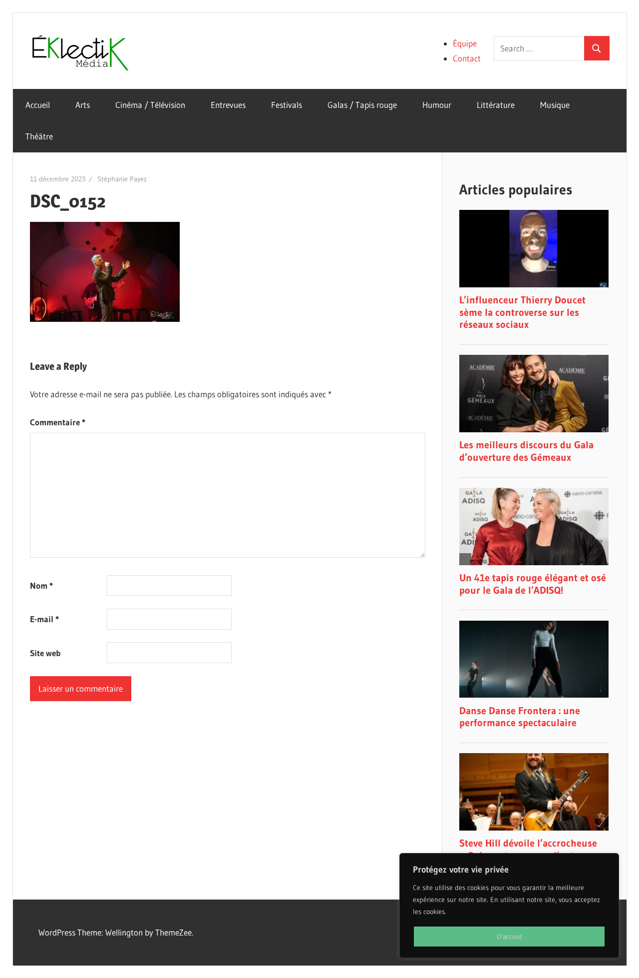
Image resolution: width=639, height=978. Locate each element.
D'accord (509, 936)
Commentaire (57, 422)
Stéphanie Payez (122, 178)
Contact (467, 58)
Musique (555, 104)
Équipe (465, 43)
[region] (509, 905)
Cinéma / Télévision (150, 104)
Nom (41, 585)
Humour (436, 104)
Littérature (496, 104)
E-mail (44, 619)
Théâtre (39, 136)
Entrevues (228, 104)
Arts (82, 104)
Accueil (37, 104)
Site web (45, 653)
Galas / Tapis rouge (362, 104)
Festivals (286, 104)
